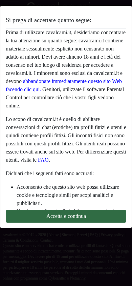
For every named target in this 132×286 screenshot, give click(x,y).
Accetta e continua (66, 216)
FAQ (43, 160)
